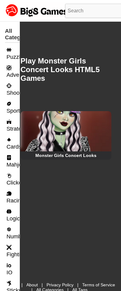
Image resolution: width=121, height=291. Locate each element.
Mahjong (13, 165)
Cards (13, 147)
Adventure (13, 75)
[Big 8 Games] (35, 16)
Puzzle (13, 57)
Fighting (13, 254)
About (32, 284)
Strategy (13, 129)
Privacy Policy (60, 284)
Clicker (13, 183)
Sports (13, 111)
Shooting (13, 93)
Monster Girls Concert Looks (65, 155)
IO (9, 272)
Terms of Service (98, 284)
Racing (13, 201)
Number (13, 236)
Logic (13, 218)
